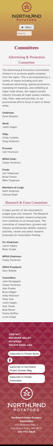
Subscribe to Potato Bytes (24, 353)
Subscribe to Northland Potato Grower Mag (23, 368)
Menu (27, 27)
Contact (15, 334)
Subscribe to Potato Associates (21, 378)
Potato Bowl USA (20, 345)
